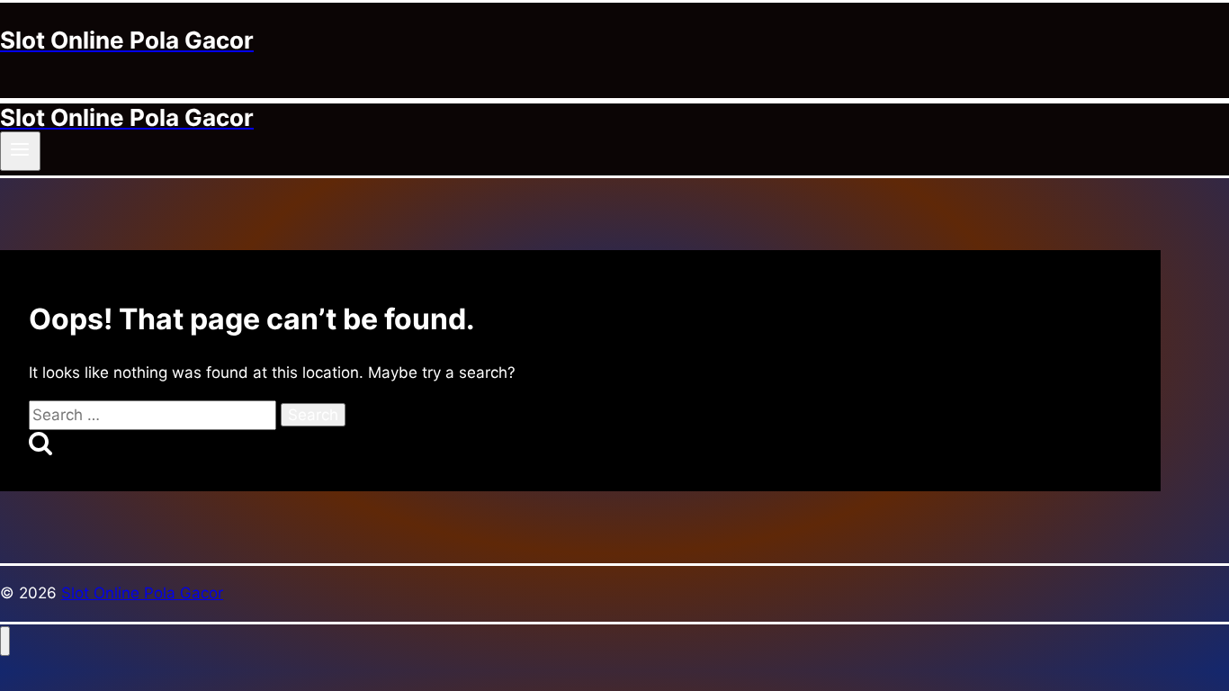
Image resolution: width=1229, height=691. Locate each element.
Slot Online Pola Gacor (142, 593)
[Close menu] (5, 641)
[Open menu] (20, 151)
